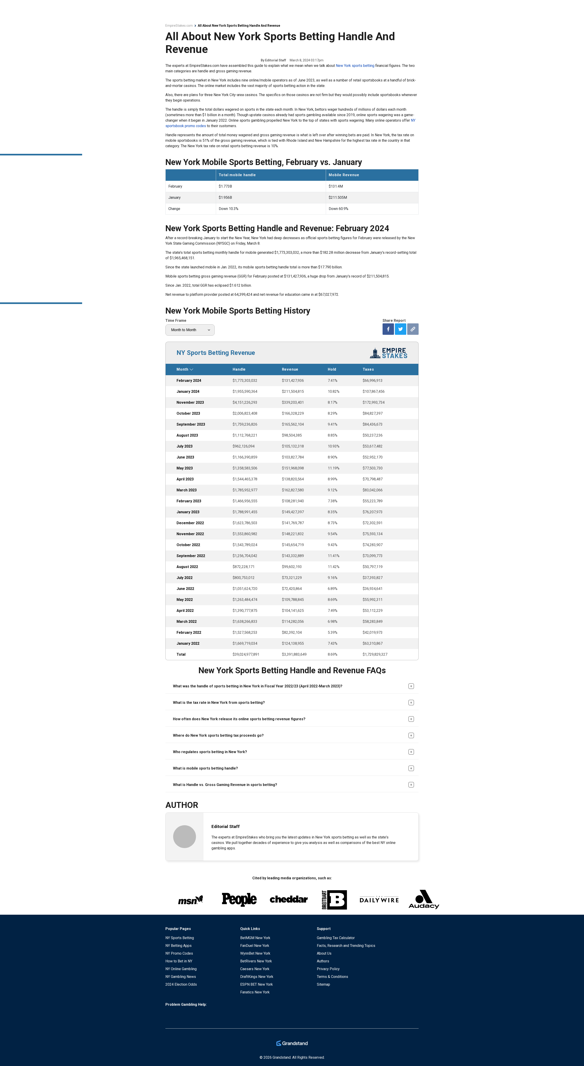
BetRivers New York (256, 961)
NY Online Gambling (181, 969)
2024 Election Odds (181, 984)
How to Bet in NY (178, 961)
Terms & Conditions (332, 976)
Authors (323, 961)
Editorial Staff (275, 60)
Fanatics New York (255, 992)
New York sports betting (355, 65)
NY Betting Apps (178, 945)
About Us (324, 953)
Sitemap (323, 984)
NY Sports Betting (179, 938)
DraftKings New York (256, 976)
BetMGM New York (255, 938)
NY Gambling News (180, 976)
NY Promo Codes (179, 953)
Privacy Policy (328, 969)
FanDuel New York (254, 945)
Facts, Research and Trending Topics (346, 945)
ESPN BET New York (256, 984)
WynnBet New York (255, 953)
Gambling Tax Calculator (336, 938)
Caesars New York (254, 969)
